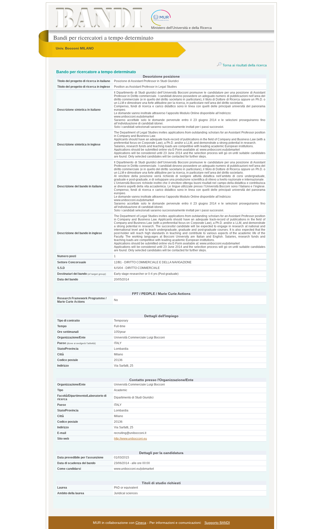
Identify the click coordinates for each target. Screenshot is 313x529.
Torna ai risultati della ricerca (244, 65)
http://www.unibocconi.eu (130, 438)
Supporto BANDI (217, 523)
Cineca (140, 523)
